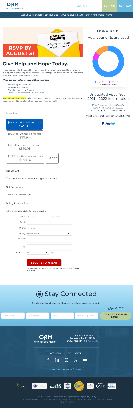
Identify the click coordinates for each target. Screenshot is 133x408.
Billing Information (17, 203)
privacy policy (67, 268)
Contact (109, 6)
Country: (22, 233)
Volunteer (75, 353)
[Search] (95, 6)
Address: (22, 239)
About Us (26, 15)
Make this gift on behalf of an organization (27, 211)
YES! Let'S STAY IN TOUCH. (115, 315)
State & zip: (21, 252)
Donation (11, 113)
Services (37, 15)
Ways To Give (67, 15)
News (109, 15)
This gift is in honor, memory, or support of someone (32, 178)
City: (24, 246)
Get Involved (52, 15)
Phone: (22, 228)
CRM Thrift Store (95, 15)
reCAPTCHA (51, 268)
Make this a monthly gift (19, 195)
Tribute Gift (12, 170)
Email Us (93, 341)
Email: (23, 222)
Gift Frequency (14, 187)
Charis (80, 15)
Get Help (125, 6)
